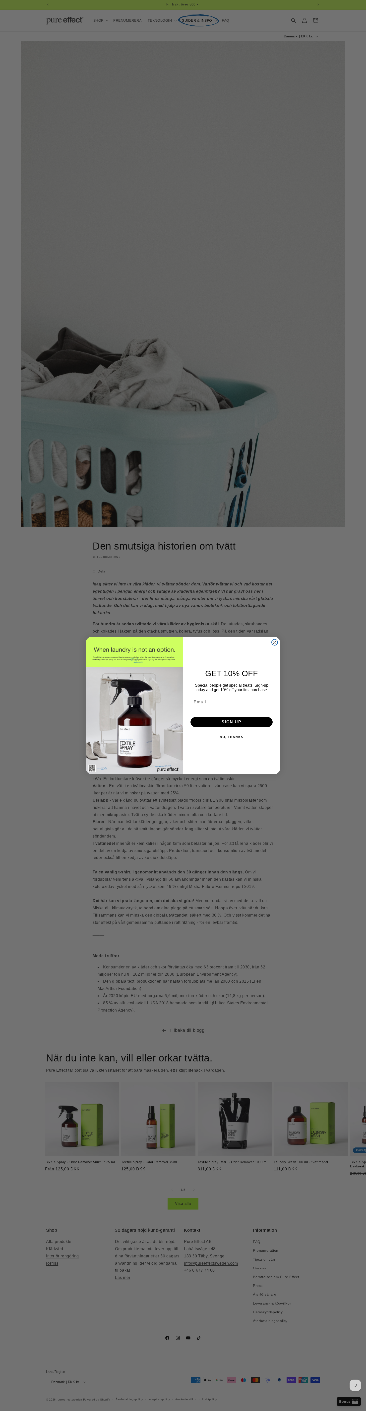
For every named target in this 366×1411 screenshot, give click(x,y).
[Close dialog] (275, 642)
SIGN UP (232, 722)
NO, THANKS (232, 737)
